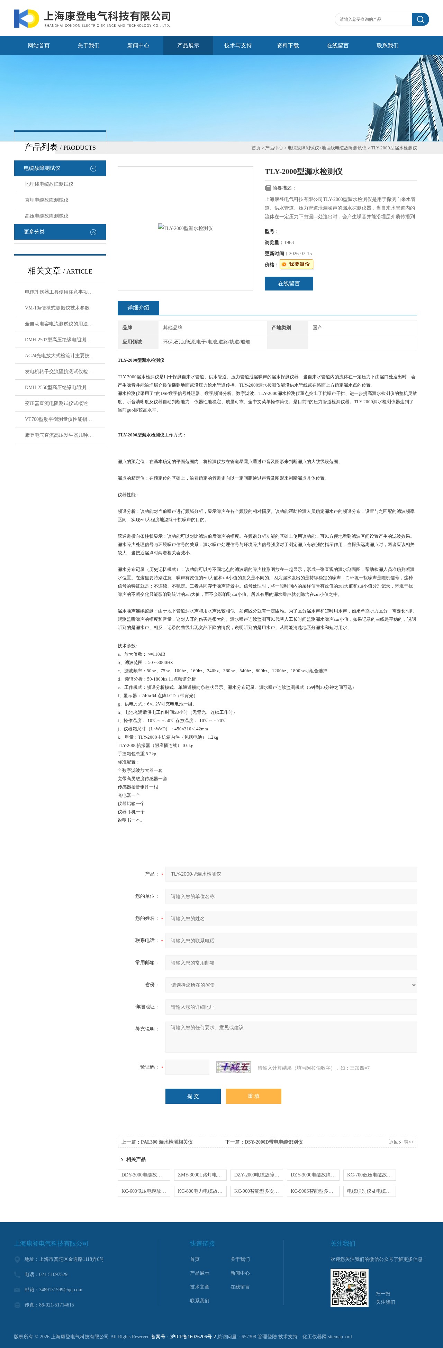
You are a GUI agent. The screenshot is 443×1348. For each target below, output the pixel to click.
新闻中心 (138, 45)
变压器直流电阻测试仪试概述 (56, 403)
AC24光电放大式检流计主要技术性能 (64, 355)
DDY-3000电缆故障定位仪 (145, 1175)
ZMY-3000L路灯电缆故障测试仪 (202, 1175)
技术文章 (199, 1287)
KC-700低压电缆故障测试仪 (371, 1175)
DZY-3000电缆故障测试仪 (315, 1175)
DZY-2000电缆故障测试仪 (258, 1175)
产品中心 (274, 147)
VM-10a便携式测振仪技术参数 (57, 308)
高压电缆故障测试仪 (47, 216)
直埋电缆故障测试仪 (47, 200)
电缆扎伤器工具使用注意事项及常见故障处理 (65, 292)
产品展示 (188, 45)
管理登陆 (267, 1336)
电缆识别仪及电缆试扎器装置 (371, 1191)
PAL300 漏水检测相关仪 (167, 1142)
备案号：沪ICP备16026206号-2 (183, 1336)
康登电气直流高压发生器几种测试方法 (65, 435)
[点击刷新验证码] (233, 1067)
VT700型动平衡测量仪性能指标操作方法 (65, 419)
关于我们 (89, 45)
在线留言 (338, 45)
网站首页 (39, 45)
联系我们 (388, 45)
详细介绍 (138, 308)
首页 (256, 147)
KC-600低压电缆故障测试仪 (145, 1191)
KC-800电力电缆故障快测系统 (202, 1191)
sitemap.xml (340, 1336)
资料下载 (288, 45)
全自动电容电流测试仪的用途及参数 (63, 323)
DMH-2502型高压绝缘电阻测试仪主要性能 (65, 339)
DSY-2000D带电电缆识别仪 (274, 1142)
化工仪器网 (314, 1336)
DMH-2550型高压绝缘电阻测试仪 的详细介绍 (65, 387)
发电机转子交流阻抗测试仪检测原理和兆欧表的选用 (65, 371)
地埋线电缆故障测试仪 (49, 184)
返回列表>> (401, 1142)
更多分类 (34, 231)
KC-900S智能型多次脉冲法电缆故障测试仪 (315, 1191)
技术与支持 (238, 45)
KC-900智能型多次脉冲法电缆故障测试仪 (258, 1191)
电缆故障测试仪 (42, 168)
